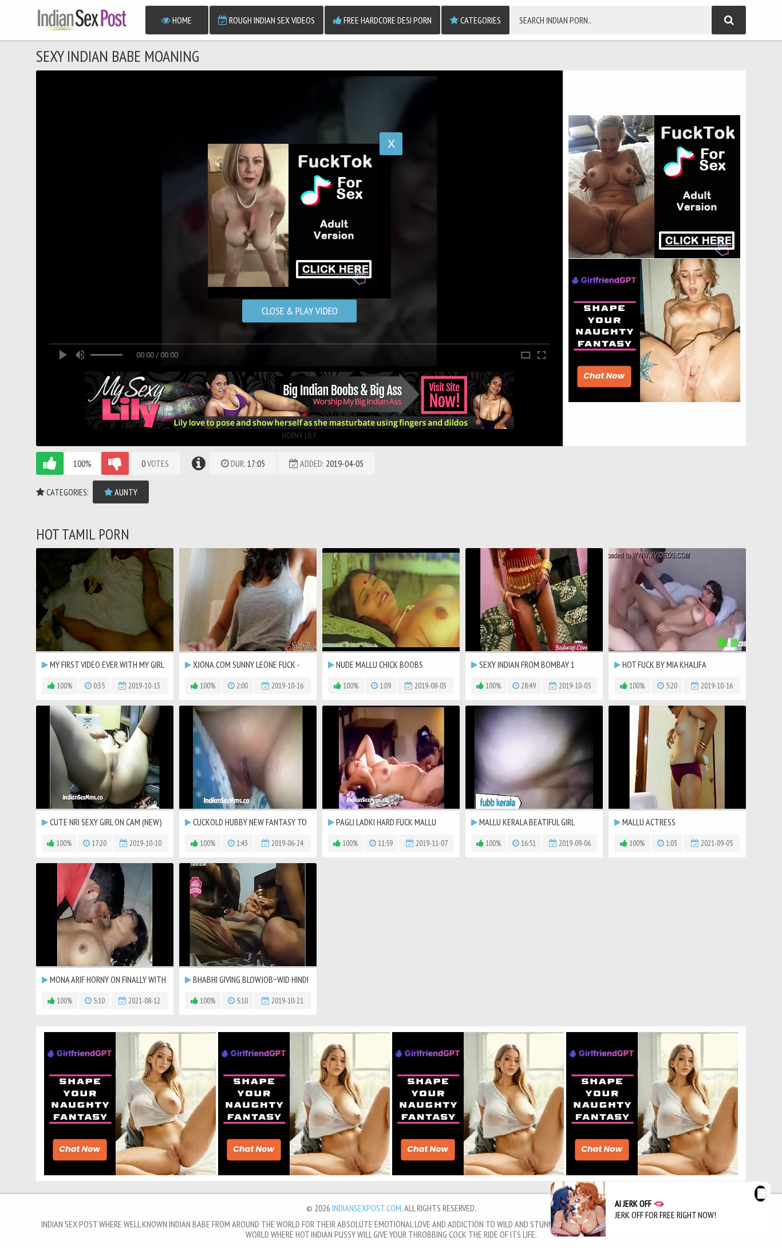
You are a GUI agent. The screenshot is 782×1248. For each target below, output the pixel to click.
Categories (480, 20)
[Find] (729, 20)
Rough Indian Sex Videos (271, 20)
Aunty (125, 492)
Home (181, 20)
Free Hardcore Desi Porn (387, 20)
